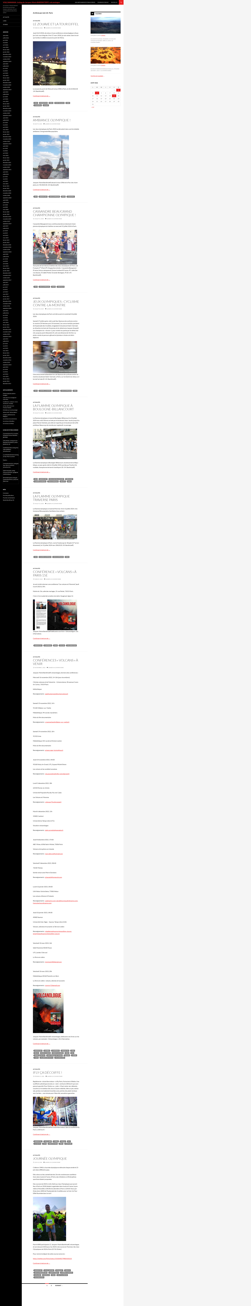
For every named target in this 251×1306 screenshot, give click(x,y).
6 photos (103, 35)
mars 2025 (5, 75)
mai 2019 (5, 233)
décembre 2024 (7, 82)
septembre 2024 (7, 89)
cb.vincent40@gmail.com (53, 962)
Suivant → (59, 1285)
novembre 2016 (7, 303)
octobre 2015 (6, 334)
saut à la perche (62, 1275)
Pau (72, 1053)
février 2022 (6, 158)
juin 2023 (5, 122)
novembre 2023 (7, 110)
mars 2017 (5, 294)
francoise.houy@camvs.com (42, 903)
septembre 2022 (7, 143)
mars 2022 (5, 155)
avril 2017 (5, 292)
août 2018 (5, 254)
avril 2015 (5, 348)
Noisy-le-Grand (45, 1053)
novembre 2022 (7, 139)
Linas (72, 1050)
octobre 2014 (6, 362)
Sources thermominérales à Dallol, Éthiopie (105, 69)
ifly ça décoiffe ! (47, 1072)
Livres (4, 20)
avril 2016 (5, 320)
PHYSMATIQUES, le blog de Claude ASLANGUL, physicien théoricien (10, 479)
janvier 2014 (6, 381)
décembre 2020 (7, 190)
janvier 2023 (6, 134)
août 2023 (5, 118)
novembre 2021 (7, 165)
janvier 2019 (6, 242)
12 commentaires (105, 70)
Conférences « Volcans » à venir (55, 662)
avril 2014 (5, 374)
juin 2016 (5, 315)
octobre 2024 (6, 87)
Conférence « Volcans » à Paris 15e (54, 573)
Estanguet (59, 1270)
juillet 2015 (6, 341)
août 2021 (5, 172)
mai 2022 (5, 150)
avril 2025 (5, 73)
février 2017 (6, 296)
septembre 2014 (7, 364)
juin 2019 (5, 230)
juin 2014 (5, 369)
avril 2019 (5, 235)
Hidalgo (67, 1270)
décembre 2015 (7, 329)
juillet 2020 (6, 202)
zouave (46, 105)
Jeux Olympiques (54, 196)
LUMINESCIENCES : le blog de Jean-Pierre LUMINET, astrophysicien (10, 465)
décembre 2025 (7, 54)
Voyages (5, 24)
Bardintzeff (43, 196)
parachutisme (53, 1143)
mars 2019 (5, 237)
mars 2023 (5, 129)
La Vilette (37, 1143)
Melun (36, 1053)
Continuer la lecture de (41, 96)
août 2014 (5, 367)
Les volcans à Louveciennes (10, 419)
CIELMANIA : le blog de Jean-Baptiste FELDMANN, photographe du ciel (10, 442)
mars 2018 (5, 266)
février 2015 (6, 353)
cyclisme (56, 390)
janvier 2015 (6, 355)
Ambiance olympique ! (52, 120)
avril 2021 (5, 181)
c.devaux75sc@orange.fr (53, 802)
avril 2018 (5, 263)
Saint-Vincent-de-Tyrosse (54, 1055)
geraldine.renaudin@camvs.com (67, 901)
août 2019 (5, 226)
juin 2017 (5, 287)
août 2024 (5, 92)
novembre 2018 (7, 247)
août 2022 (5, 146)
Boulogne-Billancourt (56, 479)
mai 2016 (5, 317)
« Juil (92, 107)
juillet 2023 (6, 120)
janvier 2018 (6, 270)
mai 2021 (5, 179)
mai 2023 (5, 125)
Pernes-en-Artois (40, 1055)
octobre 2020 (6, 195)
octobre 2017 (6, 277)
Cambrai (47, 1050)
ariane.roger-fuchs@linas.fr (54, 750)
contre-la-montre (45, 390)
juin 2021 (5, 176)
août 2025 (5, 63)
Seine (68, 103)
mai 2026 (5, 42)
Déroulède (69, 479)
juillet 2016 (6, 313)
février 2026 (6, 49)
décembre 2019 (7, 216)
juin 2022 (5, 148)
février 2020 (6, 212)
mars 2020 (5, 209)
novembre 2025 (7, 56)
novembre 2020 (7, 193)
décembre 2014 (7, 357)
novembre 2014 (7, 360)
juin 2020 (5, 205)
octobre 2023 (6, 113)
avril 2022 (5, 153)
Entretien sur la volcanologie (10, 410)
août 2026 (5, 35)
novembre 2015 (7, 332)
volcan (62, 645)
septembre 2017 (7, 280)
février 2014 (6, 379)
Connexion (6, 493)
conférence (48, 645)
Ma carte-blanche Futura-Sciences (85, 2)
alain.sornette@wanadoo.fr (54, 830)
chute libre (48, 1141)
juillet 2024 (6, 94)
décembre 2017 (7, 273)
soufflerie (68, 1143)
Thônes (74, 1055)
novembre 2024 (7, 85)
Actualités (36, 20)
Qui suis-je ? (114, 2)
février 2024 (6, 103)
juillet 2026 (6, 38)
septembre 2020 (7, 197)
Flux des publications (8, 495)
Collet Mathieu (49, 1270)
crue (36, 103)
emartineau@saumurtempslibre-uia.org (46, 934)
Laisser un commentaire (53, 28)
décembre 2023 (7, 108)
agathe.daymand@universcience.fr (56, 694)
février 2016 (6, 324)
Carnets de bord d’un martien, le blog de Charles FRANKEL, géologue (10, 435)
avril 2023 (5, 127)
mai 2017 (5, 289)
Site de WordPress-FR (8, 500)
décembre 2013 (7, 383)
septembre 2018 (7, 252)
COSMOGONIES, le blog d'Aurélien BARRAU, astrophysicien (11, 449)
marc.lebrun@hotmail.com (54, 854)
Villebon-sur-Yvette (47, 1057)
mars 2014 (5, 376)
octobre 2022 (6, 141)
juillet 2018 (6, 256)
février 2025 (6, 78)
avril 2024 (5, 99)
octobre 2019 (6, 221)
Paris (51, 103)
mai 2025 (5, 71)
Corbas (56, 1141)
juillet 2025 (6, 66)
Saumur (67, 1055)
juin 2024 (5, 96)
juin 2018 (5, 259)
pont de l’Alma (59, 103)
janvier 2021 (6, 188)
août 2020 (5, 200)
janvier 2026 (6, 52)
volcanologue (71, 645)
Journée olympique (50, 1158)
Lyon (44, 1143)
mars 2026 (5, 47)
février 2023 (6, 132)
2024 (36, 196)
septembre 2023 (7, 115)
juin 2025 (5, 68)
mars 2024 (5, 101)
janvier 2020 (6, 214)
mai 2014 (5, 371)
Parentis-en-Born (58, 1053)
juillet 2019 (6, 228)
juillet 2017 (6, 284)
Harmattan (65, 1050)
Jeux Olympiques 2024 (41, 1272)
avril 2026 (5, 45)
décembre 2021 (7, 162)
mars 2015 (5, 350)
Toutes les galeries (98, 76)
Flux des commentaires (9, 497)
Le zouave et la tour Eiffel (56, 24)
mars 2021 (5, 183)
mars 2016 (5, 322)
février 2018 (6, 268)
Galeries (98, 14)
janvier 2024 (6, 106)
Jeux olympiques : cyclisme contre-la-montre (56, 303)
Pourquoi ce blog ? (103, 2)
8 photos (103, 65)
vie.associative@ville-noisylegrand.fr (57, 774)
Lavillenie (37, 1275)
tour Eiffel (38, 105)
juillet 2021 (6, 174)
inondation (43, 103)
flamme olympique (40, 481)
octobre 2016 (6, 306)
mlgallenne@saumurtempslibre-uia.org (58, 931)
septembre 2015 (7, 336)
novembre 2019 (7, 219)
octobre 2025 (6, 59)
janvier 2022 (6, 160)
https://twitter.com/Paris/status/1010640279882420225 (52, 1258)
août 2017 (5, 282)
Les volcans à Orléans (8, 423)
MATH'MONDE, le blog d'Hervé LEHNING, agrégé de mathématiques (10, 472)
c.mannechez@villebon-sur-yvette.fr (57, 722)
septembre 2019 (7, 223)
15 (114, 96)
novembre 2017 (7, 275)
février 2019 (6, 240)
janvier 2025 (6, 80)
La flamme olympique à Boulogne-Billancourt (53, 407)
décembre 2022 (7, 136)
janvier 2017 (6, 299)
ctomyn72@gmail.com (52, 985)
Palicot (63, 481)
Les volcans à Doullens (8, 421)
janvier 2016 (6, 327)
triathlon (61, 286)
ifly (69, 1141)
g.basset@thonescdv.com (53, 877)
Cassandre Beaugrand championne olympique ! (54, 213)
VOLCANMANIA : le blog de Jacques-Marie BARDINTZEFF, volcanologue (31, 2)
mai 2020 (5, 207)
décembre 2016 (7, 301)
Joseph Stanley (54, 1272)
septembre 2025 (7, 61)
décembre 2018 (7, 245)
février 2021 (6, 186)
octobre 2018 (6, 249)
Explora (5, 460)
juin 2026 (5, 40)
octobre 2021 (6, 167)
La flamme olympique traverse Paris (51, 498)
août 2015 (5, 339)
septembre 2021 (7, 169)
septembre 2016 (7, 308)
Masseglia (46, 1275)
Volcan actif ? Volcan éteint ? (10, 412)
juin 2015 (5, 343)
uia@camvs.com (50, 901)
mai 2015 (5, 346)
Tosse (36, 1057)
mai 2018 (5, 261)
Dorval (63, 1141)
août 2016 (5, 310)
